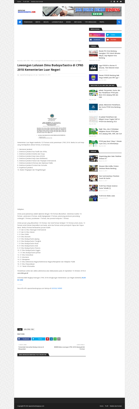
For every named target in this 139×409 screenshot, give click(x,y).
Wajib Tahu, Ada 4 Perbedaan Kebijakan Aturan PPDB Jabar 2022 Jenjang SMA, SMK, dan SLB (110, 131)
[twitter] (117, 1)
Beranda (19, 60)
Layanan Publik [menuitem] (57, 22)
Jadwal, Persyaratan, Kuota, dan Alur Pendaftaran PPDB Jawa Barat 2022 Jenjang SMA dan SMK (109, 93)
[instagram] (111, 1)
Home (19, 1)
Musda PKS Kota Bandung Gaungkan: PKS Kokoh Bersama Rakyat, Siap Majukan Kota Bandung (109, 54)
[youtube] (120, 1)
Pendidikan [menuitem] (28, 22)
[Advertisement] (51, 43)
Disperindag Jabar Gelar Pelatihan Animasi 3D (110, 157)
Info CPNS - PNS (28, 60)
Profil (106, 406)
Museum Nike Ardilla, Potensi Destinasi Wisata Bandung (108, 167)
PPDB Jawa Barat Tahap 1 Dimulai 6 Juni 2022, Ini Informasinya (110, 142)
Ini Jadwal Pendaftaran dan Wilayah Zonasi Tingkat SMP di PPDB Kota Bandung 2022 (109, 119)
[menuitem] (19, 22)
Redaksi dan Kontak (37, 1)
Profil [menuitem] (102, 22)
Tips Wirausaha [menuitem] (90, 22)
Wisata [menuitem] (46, 22)
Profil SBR (26, 1)
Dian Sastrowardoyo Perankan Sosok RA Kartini (109, 177)
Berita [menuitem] (38, 22)
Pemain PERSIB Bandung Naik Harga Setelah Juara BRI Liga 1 (109, 77)
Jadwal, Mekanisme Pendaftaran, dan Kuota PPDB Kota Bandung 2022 (109, 107)
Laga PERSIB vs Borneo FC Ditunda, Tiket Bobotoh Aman (109, 67)
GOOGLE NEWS (57, 288)
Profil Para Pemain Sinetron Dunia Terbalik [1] (108, 187)
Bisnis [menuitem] (68, 22)
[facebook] (114, 1)
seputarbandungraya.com (28, 75)
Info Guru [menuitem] (78, 22)
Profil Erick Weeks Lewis (107, 196)
